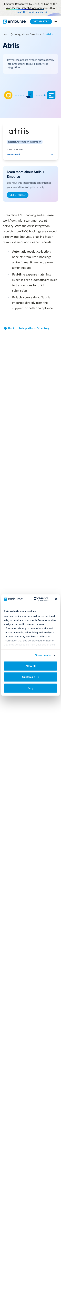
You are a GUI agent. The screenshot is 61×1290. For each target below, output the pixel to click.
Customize (28, 676)
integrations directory (28, 34)
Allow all (30, 665)
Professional (13, 154)
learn (6, 34)
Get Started (41, 21)
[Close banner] (56, 599)
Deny (30, 687)
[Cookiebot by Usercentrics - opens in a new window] (35, 599)
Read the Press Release (30, 12)
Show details (42, 655)
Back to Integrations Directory (29, 328)
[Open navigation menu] (56, 21)
